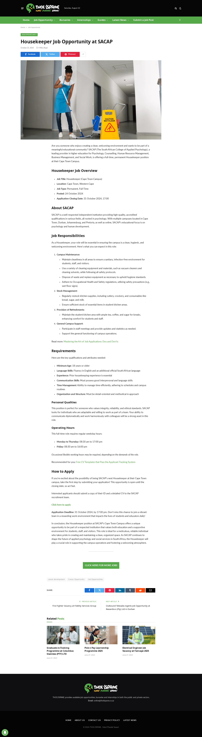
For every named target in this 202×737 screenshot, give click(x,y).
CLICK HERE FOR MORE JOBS (101, 565)
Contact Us (94, 720)
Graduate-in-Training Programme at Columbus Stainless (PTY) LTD (60, 650)
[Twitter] (24, 160)
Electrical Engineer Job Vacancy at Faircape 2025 (135, 649)
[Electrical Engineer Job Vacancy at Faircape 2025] (138, 635)
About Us (80, 720)
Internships (84, 19)
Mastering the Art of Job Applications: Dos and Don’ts (91, 342)
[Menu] (22, 8)
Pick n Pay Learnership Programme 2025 (97, 649)
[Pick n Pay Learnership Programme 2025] (101, 635)
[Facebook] (24, 153)
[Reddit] (24, 174)
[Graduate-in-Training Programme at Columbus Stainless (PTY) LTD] (63, 635)
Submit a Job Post (143, 19)
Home (26, 19)
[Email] (24, 181)
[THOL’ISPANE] (42, 8)
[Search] (175, 8)
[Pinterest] (24, 167)
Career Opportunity (76, 579)
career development (56, 579)
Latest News (119, 19)
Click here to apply (61, 505)
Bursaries (65, 19)
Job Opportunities (95, 579)
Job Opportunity (43, 19)
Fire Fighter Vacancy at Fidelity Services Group (74, 605)
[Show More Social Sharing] (83, 54)
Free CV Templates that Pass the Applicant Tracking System (105, 462)
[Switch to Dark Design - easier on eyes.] (180, 8)
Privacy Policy (112, 720)
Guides (102, 19)
